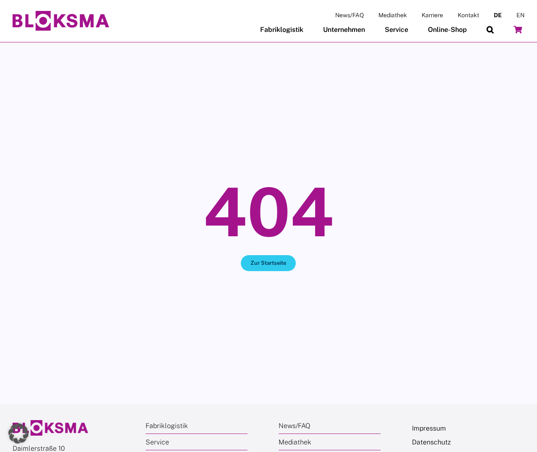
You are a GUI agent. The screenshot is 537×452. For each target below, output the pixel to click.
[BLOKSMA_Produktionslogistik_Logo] (61, 14)
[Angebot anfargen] (517, 29)
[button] (490, 29)
